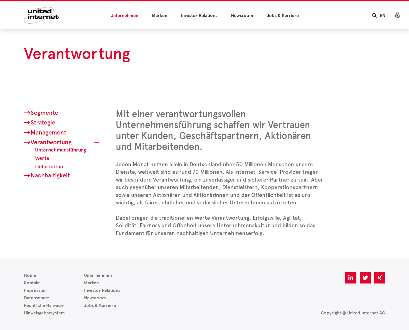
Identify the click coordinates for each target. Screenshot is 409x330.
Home (30, 275)
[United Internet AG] (41, 15)
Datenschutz (36, 297)
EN (382, 15)
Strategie (43, 122)
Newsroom (242, 15)
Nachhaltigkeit (50, 175)
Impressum (35, 290)
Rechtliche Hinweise (44, 305)
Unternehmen (124, 15)
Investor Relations (199, 15)
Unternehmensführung (60, 150)
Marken (159, 15)
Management (48, 132)
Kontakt (32, 282)
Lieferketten (49, 166)
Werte (42, 158)
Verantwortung (51, 142)
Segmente (44, 112)
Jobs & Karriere (283, 15)
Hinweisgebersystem (44, 313)
